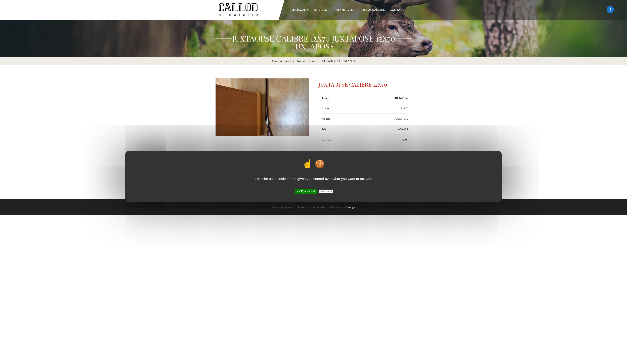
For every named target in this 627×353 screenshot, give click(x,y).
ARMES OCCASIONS (371, 9)
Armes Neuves (342, 9)
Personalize (326, 191)
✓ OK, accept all (306, 191)
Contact (397, 9)
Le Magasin (300, 9)
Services (320, 9)
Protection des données (311, 207)
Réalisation (343, 207)
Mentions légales (282, 207)
